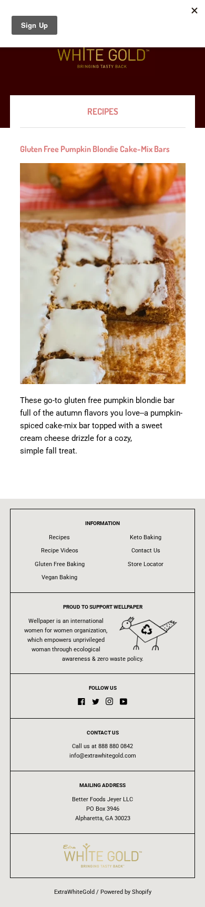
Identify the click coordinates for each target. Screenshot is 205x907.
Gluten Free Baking (60, 564)
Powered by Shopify (125, 892)
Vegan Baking (59, 577)
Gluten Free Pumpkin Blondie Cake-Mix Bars (95, 149)
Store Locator (145, 564)
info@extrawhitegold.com (102, 755)
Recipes (59, 537)
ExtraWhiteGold (74, 892)
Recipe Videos (59, 550)
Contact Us (145, 550)
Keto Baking (145, 537)
